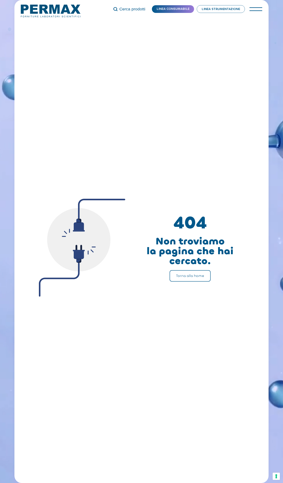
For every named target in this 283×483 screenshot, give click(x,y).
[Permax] (50, 11)
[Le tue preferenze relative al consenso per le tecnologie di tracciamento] (276, 476)
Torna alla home (190, 275)
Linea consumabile (173, 9)
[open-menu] (256, 9)
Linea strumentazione (221, 9)
